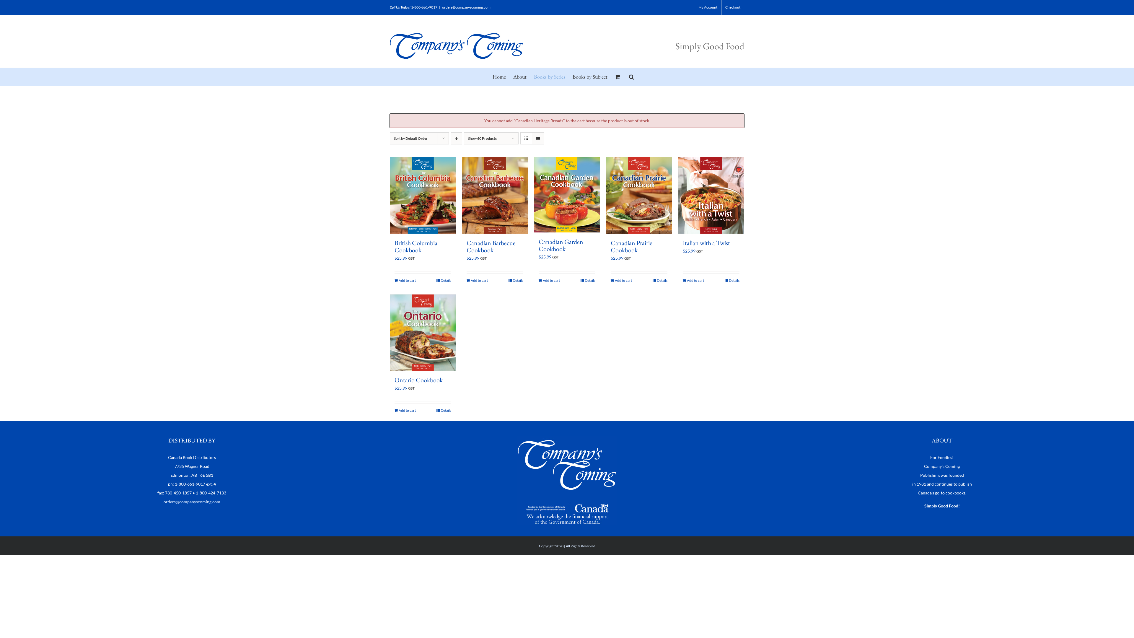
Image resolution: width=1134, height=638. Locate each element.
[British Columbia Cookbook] (423, 195)
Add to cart (407, 280)
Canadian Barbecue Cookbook (491, 246)
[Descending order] (456, 138)
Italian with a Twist (706, 243)
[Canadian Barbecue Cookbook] (495, 195)
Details (446, 280)
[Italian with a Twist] (711, 195)
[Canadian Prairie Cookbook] (639, 195)
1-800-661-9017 (424, 7)
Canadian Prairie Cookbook (631, 246)
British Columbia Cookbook (416, 246)
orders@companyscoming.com (466, 7)
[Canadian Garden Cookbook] (567, 194)
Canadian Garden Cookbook (561, 245)
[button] (631, 77)
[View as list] (538, 138)
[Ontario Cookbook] (423, 332)
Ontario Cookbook (419, 380)
